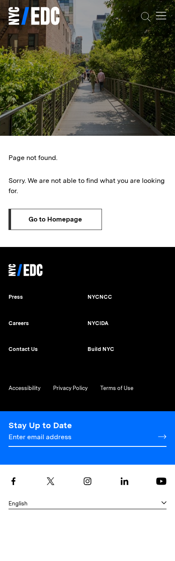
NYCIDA (98, 323)
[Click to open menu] (161, 16)
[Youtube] (161, 481)
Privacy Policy (70, 388)
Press (15, 297)
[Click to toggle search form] (146, 17)
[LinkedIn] (124, 481)
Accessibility (24, 388)
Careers (18, 323)
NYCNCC (100, 297)
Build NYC (101, 349)
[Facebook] (13, 481)
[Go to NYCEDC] (25, 268)
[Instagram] (87, 481)
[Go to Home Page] (33, 17)
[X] (50, 481)
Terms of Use (116, 388)
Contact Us (23, 349)
